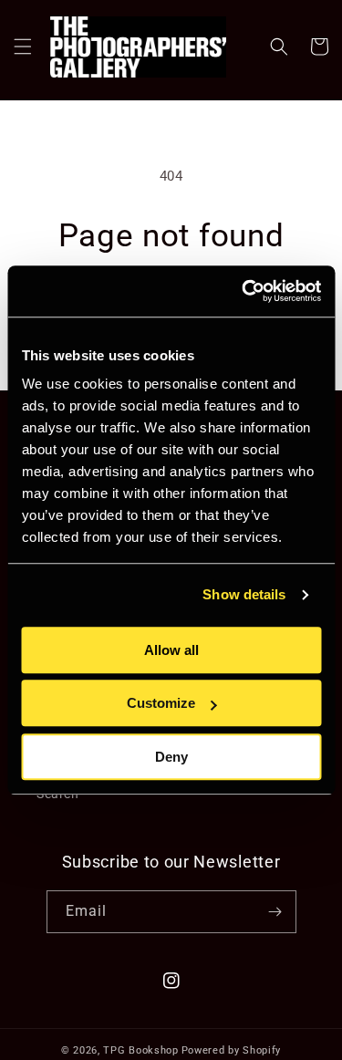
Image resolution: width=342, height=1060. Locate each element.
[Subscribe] (275, 911)
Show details (243, 594)
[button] (23, 46)
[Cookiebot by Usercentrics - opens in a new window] (243, 291)
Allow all (171, 650)
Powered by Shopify (231, 1050)
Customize (161, 703)
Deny (171, 756)
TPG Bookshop (140, 1050)
